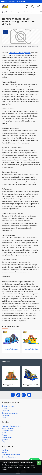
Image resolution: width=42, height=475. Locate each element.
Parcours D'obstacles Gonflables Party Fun (11, 349)
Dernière (6, 362)
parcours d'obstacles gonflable (19, 53)
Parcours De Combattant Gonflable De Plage (31, 349)
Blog (6, 12)
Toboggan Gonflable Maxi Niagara (31, 385)
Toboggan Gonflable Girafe (11, 385)
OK (39, 463)
